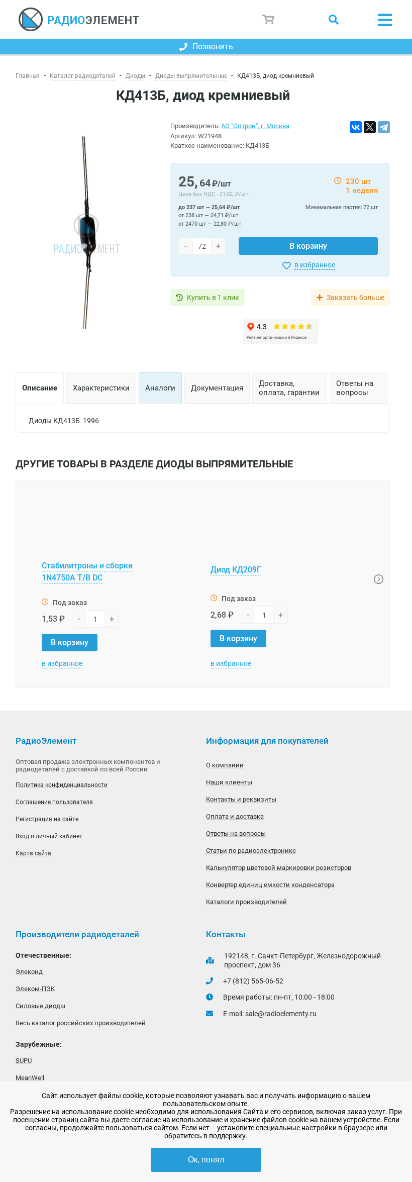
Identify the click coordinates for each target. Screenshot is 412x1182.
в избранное (314, 265)
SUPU (24, 1060)
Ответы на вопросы (236, 833)
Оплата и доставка (235, 816)
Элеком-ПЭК (35, 989)
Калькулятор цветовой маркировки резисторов (278, 867)
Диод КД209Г (236, 569)
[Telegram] (384, 127)
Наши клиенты (229, 782)
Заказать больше (355, 297)
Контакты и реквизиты (241, 799)
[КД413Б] (87, 233)
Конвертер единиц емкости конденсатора (270, 885)
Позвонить (212, 46)
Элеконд (29, 971)
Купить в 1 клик (213, 297)
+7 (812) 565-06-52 (253, 981)
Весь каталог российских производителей (81, 1023)
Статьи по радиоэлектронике (251, 850)
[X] (370, 127)
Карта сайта (33, 853)
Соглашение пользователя (54, 802)
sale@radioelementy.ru (281, 1014)
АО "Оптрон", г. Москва (255, 126)
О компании (225, 765)
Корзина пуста (269, 19)
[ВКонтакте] (356, 127)
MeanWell (30, 1077)
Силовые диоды (40, 1006)
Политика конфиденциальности (62, 785)
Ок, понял (206, 1159)
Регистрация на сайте (47, 819)
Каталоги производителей (246, 902)
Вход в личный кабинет (49, 836)
